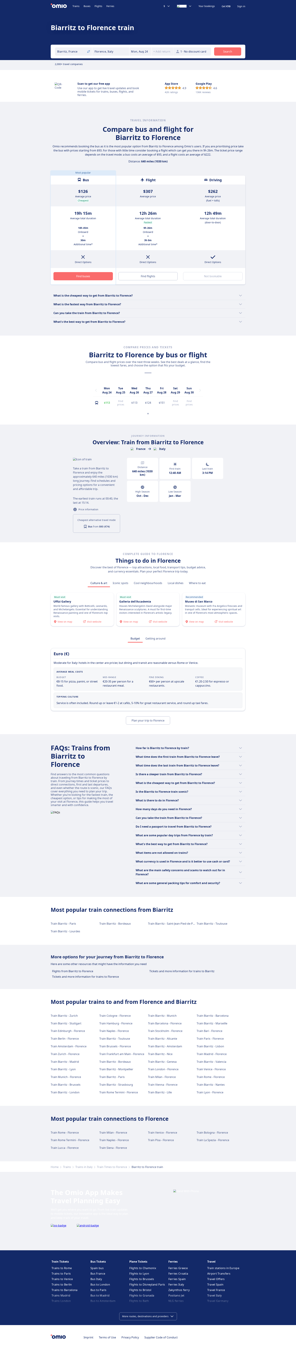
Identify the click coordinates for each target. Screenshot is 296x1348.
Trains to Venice (62, 1279)
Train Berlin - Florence (65, 1038)
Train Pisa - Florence (161, 1140)
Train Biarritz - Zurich (64, 1016)
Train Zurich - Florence (65, 1054)
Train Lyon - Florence (210, 1092)
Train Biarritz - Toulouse (212, 923)
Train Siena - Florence (113, 1148)
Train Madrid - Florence (212, 1054)
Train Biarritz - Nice (160, 1054)
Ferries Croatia (178, 1273)
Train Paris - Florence (210, 1038)
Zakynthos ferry (179, 1290)
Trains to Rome (62, 1268)
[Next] (200, 390)
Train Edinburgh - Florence (68, 1031)
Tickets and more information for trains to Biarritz (181, 971)
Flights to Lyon (139, 1273)
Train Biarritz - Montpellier (116, 1069)
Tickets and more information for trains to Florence (85, 977)
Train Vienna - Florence (162, 1085)
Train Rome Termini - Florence (118, 1092)
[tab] (99, 583)
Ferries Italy (176, 1284)
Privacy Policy (130, 1337)
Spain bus (97, 1268)
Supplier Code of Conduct (161, 1337)
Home (55, 1167)
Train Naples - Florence (114, 1031)
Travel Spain (215, 1284)
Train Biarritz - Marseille (212, 1023)
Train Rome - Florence (211, 1077)
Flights (98, 6)
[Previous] (96, 390)
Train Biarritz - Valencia (211, 1062)
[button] (140, 51)
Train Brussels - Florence (115, 1046)
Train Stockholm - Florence (165, 1031)
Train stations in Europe (223, 1268)
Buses (87, 6)
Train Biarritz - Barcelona (213, 1016)
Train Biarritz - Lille (160, 1092)
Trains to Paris (61, 1273)
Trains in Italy (83, 1167)
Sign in (241, 6)
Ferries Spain (177, 1279)
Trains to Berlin (62, 1284)
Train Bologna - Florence (212, 1132)
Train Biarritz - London (65, 1092)
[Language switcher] (184, 6)
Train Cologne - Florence (115, 1016)
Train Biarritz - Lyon (63, 1069)
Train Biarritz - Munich (162, 1016)
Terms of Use (107, 1337)
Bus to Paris (98, 1290)
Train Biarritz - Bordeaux (115, 923)
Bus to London (100, 1284)
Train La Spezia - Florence (213, 1140)
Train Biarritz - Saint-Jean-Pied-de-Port (172, 923)
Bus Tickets (98, 1261)
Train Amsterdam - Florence (69, 1046)
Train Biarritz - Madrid (65, 1062)
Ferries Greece (178, 1268)
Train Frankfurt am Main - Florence (121, 1054)
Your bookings (207, 6)
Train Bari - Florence (209, 1031)
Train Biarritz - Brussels (66, 1085)
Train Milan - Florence (162, 1077)
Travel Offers (216, 1279)
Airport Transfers (218, 1273)
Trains (75, 6)
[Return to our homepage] (61, 6)
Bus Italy (96, 1279)
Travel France (216, 1290)
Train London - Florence (163, 1069)
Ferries (110, 6)
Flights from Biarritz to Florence (72, 971)
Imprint (88, 1337)
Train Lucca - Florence (65, 1148)
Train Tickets (60, 1261)
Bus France (97, 1273)
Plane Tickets (138, 1261)
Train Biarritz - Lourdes (65, 931)
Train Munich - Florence (66, 1077)
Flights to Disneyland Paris (147, 1284)
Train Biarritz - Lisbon (210, 1046)
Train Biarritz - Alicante (162, 1038)
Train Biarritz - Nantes (211, 1085)
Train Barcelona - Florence (165, 1023)
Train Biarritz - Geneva (162, 1062)
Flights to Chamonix (142, 1268)
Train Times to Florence (112, 1167)
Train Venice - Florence (211, 1069)
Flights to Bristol (140, 1290)
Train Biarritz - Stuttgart (66, 1023)
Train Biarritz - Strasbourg (116, 1085)
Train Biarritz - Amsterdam (165, 1046)
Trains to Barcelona (65, 1290)
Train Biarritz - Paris (63, 923)
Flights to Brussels (141, 1279)
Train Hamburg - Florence (115, 1023)
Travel (211, 1261)
